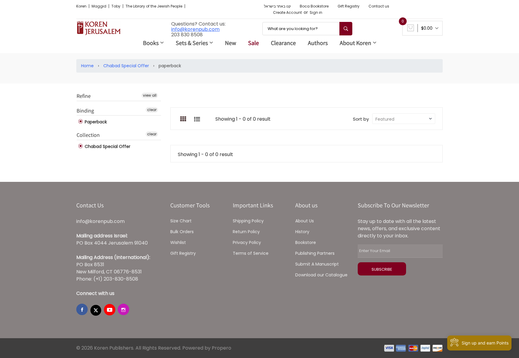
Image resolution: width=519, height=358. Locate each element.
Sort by (361, 119)
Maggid (99, 6)
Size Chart (181, 221)
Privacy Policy (247, 242)
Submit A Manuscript (317, 264)
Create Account (287, 12)
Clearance (283, 43)
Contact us (379, 6)
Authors (318, 43)
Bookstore (305, 242)
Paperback (95, 122)
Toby (116, 6)
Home (87, 66)
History (302, 232)
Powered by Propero (206, 347)
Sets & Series (192, 43)
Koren (81, 6)
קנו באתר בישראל (277, 6)
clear (151, 109)
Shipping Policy (248, 221)
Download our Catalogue (321, 275)
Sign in (316, 12)
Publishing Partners (315, 253)
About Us (304, 221)
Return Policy (246, 232)
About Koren (355, 43)
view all (149, 95)
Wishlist (178, 242)
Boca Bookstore (314, 6)
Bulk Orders (182, 232)
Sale (253, 43)
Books (151, 43)
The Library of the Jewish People (154, 6)
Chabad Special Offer (126, 66)
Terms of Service (251, 253)
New (230, 43)
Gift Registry (349, 6)
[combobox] (307, 28)
